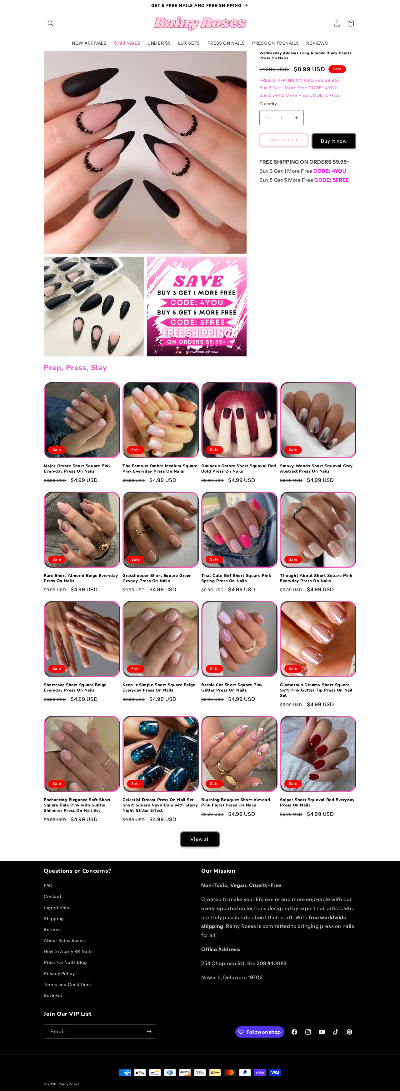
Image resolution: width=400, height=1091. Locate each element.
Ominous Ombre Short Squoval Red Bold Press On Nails (238, 469)
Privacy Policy (59, 973)
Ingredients (56, 907)
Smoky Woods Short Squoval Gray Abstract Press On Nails (316, 469)
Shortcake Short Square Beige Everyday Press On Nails (75, 687)
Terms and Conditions (68, 984)
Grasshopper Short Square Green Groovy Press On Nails (157, 578)
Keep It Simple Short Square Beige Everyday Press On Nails (158, 687)
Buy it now (334, 141)
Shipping (54, 918)
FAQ (48, 885)
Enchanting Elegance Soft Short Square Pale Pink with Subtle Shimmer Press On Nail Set (77, 805)
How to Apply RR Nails (68, 951)
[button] (51, 23)
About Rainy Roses (64, 940)
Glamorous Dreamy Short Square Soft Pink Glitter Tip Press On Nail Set (316, 690)
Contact (52, 896)
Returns (52, 929)
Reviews (53, 995)
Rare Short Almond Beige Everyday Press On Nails (81, 578)
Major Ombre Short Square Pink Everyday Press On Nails (77, 469)
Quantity (268, 103)
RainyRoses (69, 1084)
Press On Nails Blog (65, 962)
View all (200, 839)
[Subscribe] (149, 1031)
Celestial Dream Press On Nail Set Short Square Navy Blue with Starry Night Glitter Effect (160, 805)
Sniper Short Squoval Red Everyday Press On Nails (317, 802)
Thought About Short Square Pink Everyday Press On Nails (316, 578)
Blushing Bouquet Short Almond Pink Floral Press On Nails (235, 802)
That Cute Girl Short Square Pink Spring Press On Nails (236, 578)
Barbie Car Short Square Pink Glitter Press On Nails (232, 687)
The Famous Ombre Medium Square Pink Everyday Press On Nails (160, 469)
